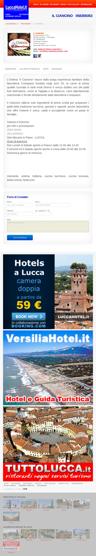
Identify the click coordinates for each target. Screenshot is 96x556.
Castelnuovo (81, 540)
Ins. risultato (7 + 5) (42, 211)
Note (9, 219)
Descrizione (10, 69)
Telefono (10, 211)
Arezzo (81, 510)
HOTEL (36, 4)
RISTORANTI (54, 4)
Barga (64, 540)
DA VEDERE (44, 4)
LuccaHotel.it (11, 24)
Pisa (11, 510)
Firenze (29, 510)
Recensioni (57, 69)
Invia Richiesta (20, 237)
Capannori (11, 540)
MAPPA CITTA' (64, 483)
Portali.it (11, 552)
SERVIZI (63, 4)
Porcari (29, 540)
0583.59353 (14, 129)
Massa (63, 510)
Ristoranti (26, 24)
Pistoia (46, 510)
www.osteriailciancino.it (50, 49)
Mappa (46, 69)
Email (37, 202)
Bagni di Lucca (46, 540)
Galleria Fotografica (30, 69)
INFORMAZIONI (86, 4)
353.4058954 (15, 133)
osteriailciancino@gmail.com (53, 51)
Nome (9, 202)
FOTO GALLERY (73, 4)
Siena (11, 522)
